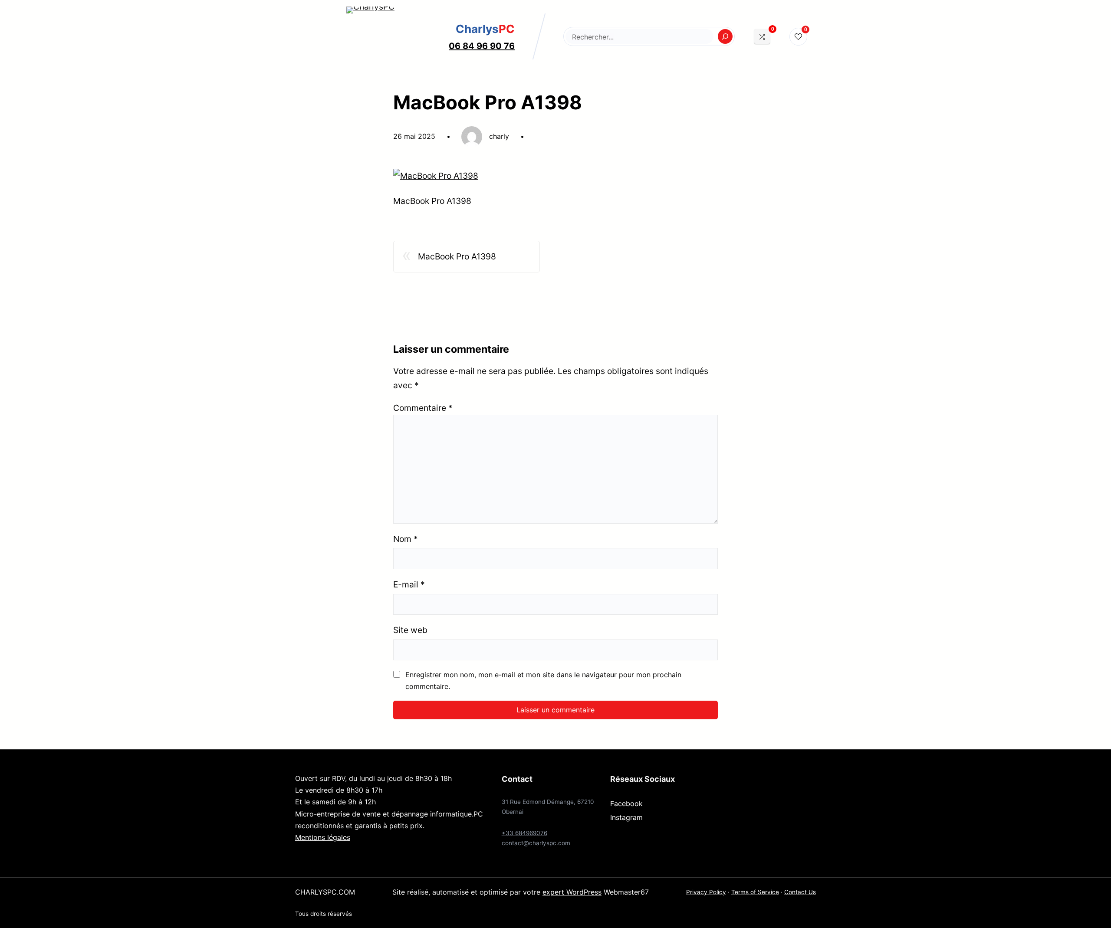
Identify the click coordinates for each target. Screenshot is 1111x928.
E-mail (409, 584)
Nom (405, 539)
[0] (762, 36)
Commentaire (423, 408)
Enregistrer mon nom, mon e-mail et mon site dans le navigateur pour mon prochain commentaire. (543, 680)
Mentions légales (322, 837)
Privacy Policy (706, 892)
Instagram (626, 817)
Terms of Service (755, 892)
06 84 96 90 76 (482, 46)
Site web (410, 630)
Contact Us (800, 892)
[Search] (725, 36)
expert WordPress (572, 892)
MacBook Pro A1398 (457, 256)
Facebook (626, 803)
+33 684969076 (524, 833)
